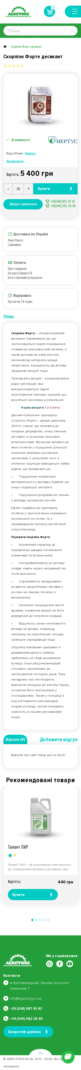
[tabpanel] (40, 845)
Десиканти (14, 161)
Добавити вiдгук (59, 739)
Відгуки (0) (15, 739)
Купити (18, 894)
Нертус (30, 153)
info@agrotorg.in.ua (25, 998)
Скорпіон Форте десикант (26, 46)
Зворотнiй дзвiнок (24, 1031)
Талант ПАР (18, 847)
